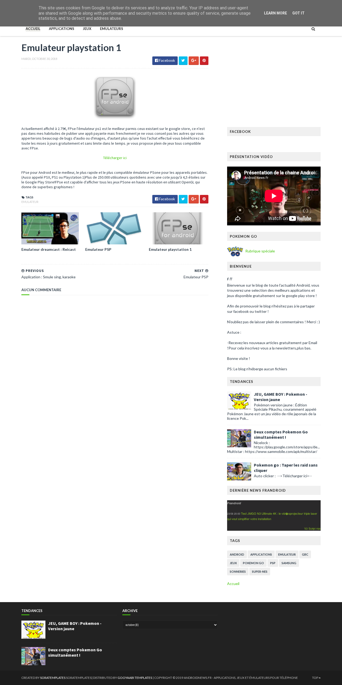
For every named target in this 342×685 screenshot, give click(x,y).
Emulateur (29, 201)
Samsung (289, 563)
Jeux (87, 28)
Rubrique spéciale (259, 251)
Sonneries (238, 571)
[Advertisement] (274, 84)
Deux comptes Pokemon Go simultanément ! (281, 434)
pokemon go (253, 563)
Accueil (33, 28)
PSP (272, 563)
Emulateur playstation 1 (170, 249)
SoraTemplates (52, 678)
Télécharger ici (115, 157)
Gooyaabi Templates (135, 678)
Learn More (275, 13)
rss (318, 528)
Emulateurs (111, 28)
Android (237, 554)
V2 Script (310, 528)
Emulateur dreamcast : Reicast (48, 249)
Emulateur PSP (98, 249)
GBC (305, 554)
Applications (61, 28)
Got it (298, 13)
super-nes (259, 571)
